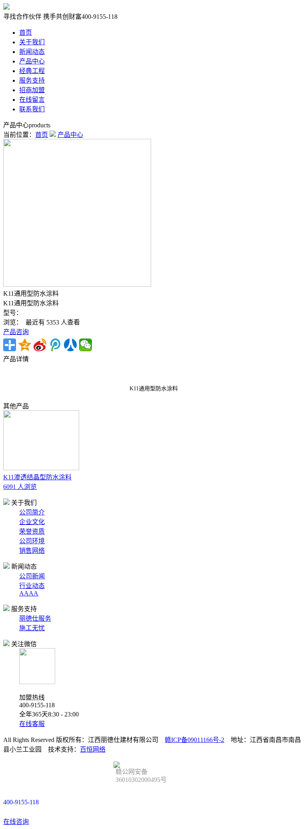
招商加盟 (32, 90)
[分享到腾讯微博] (55, 344)
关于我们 (32, 42)
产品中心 (32, 61)
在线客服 (32, 723)
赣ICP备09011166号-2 (194, 739)
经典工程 (32, 70)
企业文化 (32, 521)
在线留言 (32, 99)
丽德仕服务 (35, 618)
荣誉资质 (32, 531)
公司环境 (32, 541)
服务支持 (32, 80)
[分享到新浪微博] (40, 344)
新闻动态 (32, 51)
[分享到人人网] (70, 344)
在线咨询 (16, 821)
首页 (25, 32)
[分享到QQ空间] (24, 344)
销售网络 (32, 550)
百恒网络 (93, 749)
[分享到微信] (85, 344)
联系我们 (32, 109)
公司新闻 (32, 576)
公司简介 (32, 512)
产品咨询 (16, 331)
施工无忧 (32, 628)
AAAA (28, 593)
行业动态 (32, 585)
